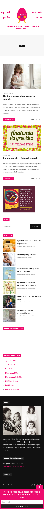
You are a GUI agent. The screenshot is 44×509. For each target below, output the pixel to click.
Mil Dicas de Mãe (11, 381)
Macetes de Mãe (11, 373)
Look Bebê (9, 369)
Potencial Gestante (12, 389)
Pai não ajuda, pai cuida (26, 255)
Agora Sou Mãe (11, 361)
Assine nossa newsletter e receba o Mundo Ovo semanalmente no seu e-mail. (22, 494)
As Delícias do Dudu (12, 365)
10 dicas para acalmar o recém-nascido (19, 98)
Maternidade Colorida (13, 377)
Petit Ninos (9, 385)
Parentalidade (9, 155)
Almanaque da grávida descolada (20, 158)
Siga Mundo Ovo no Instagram (14, 466)
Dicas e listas (8, 93)
